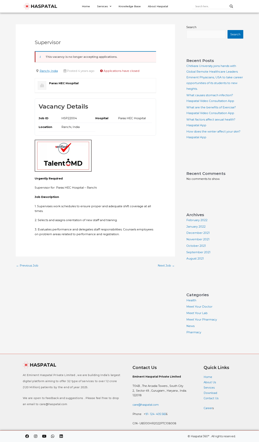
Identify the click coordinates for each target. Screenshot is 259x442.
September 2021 (198, 252)
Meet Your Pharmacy (201, 319)
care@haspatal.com (146, 404)
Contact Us (211, 398)
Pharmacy (193, 332)
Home (86, 6)
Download (210, 393)
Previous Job (27, 265)
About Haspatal (158, 6)
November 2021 (198, 239)
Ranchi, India (49, 71)
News (190, 326)
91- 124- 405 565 (155, 414)
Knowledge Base (130, 6)
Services (102, 6)
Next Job (166, 265)
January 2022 (196, 226)
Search (191, 27)
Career (208, 408)
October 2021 (196, 246)
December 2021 (198, 233)
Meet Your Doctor (199, 306)
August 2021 (195, 258)
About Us (210, 382)
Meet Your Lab (197, 313)
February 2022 (196, 220)
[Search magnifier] (231, 6)
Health (191, 300)
